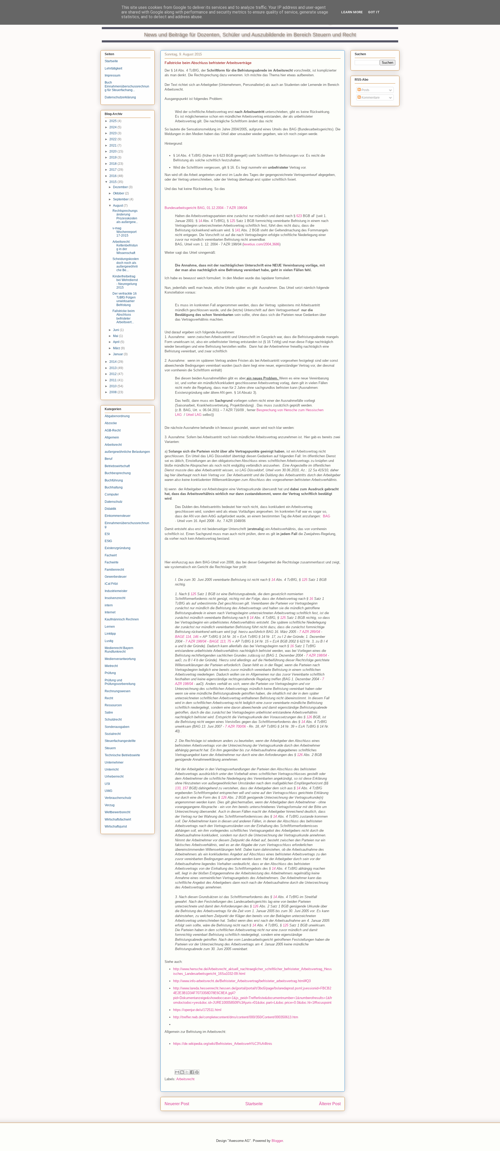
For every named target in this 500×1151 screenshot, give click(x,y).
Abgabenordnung (117, 416)
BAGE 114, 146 (186, 637)
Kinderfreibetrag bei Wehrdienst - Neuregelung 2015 (125, 282)
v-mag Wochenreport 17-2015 (124, 232)
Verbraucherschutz (118, 798)
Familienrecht (114, 569)
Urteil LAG (194, 415)
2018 (113, 164)
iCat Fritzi (111, 584)
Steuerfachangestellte (120, 741)
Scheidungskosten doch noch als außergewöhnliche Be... (126, 264)
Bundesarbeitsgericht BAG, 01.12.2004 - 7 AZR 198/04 (206, 208)
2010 (113, 386)
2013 (113, 368)
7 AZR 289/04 (309, 632)
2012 (113, 374)
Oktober (119, 193)
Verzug (110, 805)
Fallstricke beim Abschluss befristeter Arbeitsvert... (124, 316)
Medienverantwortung (120, 659)
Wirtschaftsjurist (116, 826)
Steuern (110, 748)
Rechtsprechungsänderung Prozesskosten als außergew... (125, 216)
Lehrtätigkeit (113, 68)
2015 (113, 182)
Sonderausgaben (117, 727)
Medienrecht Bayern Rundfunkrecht (119, 649)
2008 (113, 392)
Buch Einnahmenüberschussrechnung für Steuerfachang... (127, 86)
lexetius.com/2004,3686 (261, 244)
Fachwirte (111, 562)
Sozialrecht (113, 734)
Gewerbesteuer (116, 576)
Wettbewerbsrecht (117, 812)
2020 (113, 151)
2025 (113, 121)
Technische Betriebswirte (122, 755)
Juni (116, 330)
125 (232, 221)
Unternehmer (114, 762)
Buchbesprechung (118, 473)
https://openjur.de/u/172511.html (197, 1010)
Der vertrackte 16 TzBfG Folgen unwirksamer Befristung (125, 299)
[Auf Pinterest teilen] (196, 1072)
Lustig (109, 641)
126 (309, 717)
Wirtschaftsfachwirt (118, 819)
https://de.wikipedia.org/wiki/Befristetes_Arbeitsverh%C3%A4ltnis (222, 1044)
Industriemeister (116, 591)
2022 (113, 139)
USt (107, 784)
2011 (113, 380)
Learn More (352, 12)
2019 (113, 157)
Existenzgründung (117, 548)
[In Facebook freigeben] (192, 1072)
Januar (118, 354)
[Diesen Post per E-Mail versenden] (177, 1072)
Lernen (110, 626)
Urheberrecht (114, 776)
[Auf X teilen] (187, 1072)
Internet (110, 612)
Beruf (108, 459)
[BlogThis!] (182, 1072)
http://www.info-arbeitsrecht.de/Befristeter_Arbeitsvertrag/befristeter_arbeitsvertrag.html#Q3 (242, 981)
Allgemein (112, 437)
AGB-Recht (113, 430)
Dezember (121, 187)
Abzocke (111, 423)
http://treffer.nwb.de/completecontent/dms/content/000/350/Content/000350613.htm (235, 1017)
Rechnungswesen (117, 691)
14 (200, 221)
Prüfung (110, 673)
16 (311, 599)
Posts (365, 90)
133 (177, 788)
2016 (113, 176)
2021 (113, 145)
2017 (113, 169)
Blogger (277, 1141)
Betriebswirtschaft (117, 466)
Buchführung (114, 480)
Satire (109, 712)
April (116, 342)
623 (299, 216)
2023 (113, 133)
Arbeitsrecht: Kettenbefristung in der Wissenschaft (125, 247)
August (118, 205)
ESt (107, 534)
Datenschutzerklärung (120, 97)
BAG (326, 516)
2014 (113, 362)
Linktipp (110, 633)
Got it (374, 12)
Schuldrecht (113, 719)
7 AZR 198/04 (195, 641)
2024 (113, 127)
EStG (108, 541)
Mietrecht (111, 666)
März (117, 348)
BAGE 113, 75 (220, 641)
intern (109, 605)
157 (185, 788)
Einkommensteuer (117, 516)
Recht (109, 698)
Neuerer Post (177, 1104)
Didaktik (110, 509)
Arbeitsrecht (185, 1079)
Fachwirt (111, 555)
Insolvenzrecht (115, 598)
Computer (112, 494)
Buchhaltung (114, 487)
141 (237, 230)
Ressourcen (113, 705)
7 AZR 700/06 (235, 726)
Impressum (112, 75)
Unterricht (111, 769)
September (121, 199)
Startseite (254, 1104)
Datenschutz (113, 502)
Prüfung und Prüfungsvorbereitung (120, 682)
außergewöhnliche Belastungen (127, 452)
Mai (116, 336)
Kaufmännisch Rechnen (122, 619)
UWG (108, 791)
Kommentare (370, 97)
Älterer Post (330, 1104)
